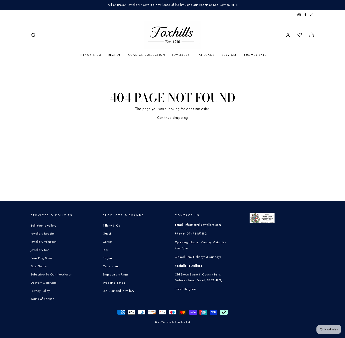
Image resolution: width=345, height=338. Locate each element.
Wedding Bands (114, 282)
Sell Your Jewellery (44, 225)
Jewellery (180, 55)
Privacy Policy (40, 291)
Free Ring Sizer (41, 258)
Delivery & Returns (44, 282)
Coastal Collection (146, 55)
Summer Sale (255, 55)
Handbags (206, 55)
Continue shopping (172, 117)
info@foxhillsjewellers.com (203, 225)
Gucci (107, 233)
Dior (106, 250)
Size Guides (39, 266)
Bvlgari (107, 258)
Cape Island (111, 266)
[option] (172, 5)
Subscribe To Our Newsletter (51, 274)
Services (229, 55)
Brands (114, 55)
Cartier (107, 242)
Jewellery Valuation (44, 242)
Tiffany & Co (89, 55)
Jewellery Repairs (43, 233)
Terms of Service (42, 299)
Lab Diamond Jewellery (118, 291)
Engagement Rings (116, 274)
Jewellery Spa (40, 250)
